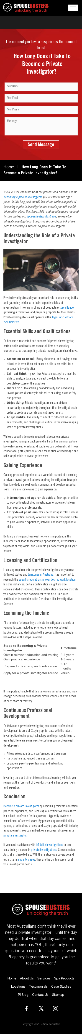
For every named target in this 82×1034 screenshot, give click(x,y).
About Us (27, 978)
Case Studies (61, 986)
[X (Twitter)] (41, 1008)
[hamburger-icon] (73, 8)
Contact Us (40, 995)
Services (44, 978)
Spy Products (64, 978)
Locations (18, 986)
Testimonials (38, 986)
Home (8, 167)
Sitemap (58, 995)
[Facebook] (26, 1008)
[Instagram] (55, 1008)
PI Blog (23, 995)
